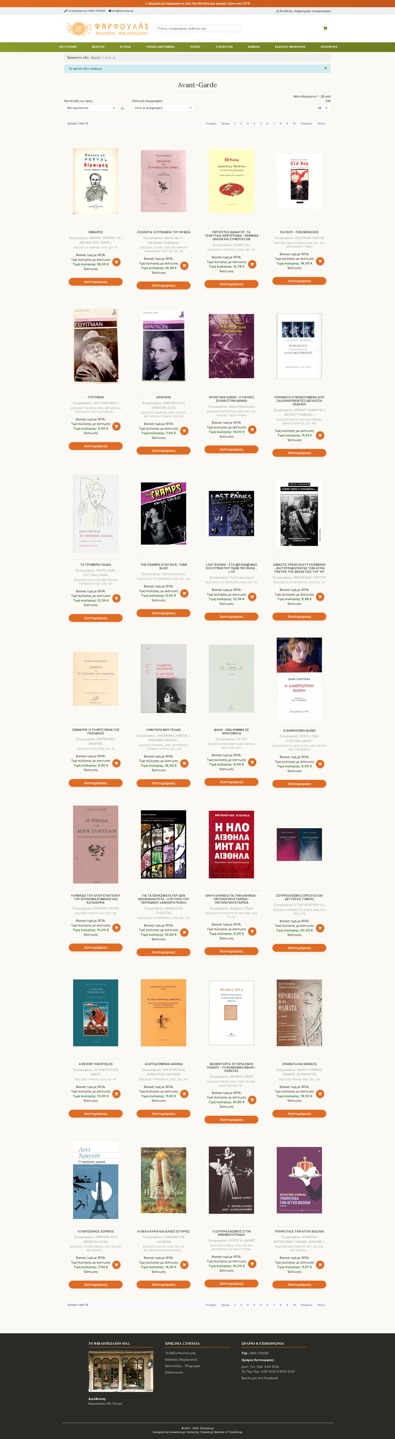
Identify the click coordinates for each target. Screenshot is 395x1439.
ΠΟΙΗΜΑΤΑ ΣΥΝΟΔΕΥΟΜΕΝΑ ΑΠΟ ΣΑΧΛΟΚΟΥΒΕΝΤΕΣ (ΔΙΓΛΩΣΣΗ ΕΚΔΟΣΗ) (299, 400)
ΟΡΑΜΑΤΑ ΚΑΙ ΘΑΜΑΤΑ (299, 1064)
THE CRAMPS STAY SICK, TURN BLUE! (163, 566)
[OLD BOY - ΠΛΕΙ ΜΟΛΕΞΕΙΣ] (299, 181)
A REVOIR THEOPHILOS (96, 1064)
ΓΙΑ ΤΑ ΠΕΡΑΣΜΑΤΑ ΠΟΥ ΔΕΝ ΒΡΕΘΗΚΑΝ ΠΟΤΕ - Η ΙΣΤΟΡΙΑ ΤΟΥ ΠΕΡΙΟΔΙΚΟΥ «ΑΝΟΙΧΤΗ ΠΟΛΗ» (163, 899)
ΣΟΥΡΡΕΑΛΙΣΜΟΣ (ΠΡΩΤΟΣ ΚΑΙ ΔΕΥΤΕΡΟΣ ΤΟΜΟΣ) (299, 897)
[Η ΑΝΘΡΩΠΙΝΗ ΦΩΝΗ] (299, 679)
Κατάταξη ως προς (78, 101)
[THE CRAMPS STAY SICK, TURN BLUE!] (164, 513)
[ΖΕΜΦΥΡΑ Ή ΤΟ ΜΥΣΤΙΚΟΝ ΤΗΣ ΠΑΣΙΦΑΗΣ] (96, 678)
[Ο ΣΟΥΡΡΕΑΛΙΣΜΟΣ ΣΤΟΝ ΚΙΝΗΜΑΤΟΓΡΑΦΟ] (231, 1180)
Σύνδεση (286, 11)
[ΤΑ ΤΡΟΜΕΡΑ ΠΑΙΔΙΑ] (96, 513)
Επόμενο (306, 123)
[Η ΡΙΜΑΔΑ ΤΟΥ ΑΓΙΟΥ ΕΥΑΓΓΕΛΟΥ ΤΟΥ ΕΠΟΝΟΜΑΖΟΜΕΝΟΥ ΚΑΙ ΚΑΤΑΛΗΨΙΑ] (96, 845)
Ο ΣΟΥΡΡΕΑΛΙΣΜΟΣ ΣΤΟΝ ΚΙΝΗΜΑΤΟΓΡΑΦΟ (231, 1233)
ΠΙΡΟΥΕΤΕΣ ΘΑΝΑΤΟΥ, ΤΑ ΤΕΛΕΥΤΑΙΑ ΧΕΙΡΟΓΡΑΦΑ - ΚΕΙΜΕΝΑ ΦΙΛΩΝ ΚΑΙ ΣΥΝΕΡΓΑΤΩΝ (231, 235)
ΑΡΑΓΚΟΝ (163, 397)
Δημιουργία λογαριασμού (313, 11)
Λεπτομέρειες (96, 282)
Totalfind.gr (235, 1432)
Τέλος (321, 123)
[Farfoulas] (107, 28)
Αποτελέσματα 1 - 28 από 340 (312, 98)
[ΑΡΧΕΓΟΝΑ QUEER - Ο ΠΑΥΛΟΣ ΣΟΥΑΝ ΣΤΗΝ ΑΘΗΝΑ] (231, 346)
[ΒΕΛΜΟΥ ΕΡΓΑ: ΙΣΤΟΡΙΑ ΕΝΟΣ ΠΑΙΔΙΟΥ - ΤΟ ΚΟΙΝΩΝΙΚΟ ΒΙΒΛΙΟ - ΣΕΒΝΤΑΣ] (231, 1013)
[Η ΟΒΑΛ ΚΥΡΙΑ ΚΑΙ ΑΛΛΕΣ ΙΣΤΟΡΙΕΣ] (164, 1180)
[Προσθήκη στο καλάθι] (116, 262)
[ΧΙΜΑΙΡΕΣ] (96, 181)
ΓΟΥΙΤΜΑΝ (96, 397)
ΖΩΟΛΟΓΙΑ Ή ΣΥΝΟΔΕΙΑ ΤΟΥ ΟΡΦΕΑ (164, 232)
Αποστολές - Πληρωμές (182, 1366)
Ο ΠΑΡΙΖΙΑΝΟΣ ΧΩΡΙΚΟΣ (96, 1231)
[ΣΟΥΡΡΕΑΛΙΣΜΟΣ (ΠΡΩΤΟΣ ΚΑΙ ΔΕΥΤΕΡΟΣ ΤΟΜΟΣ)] (299, 844)
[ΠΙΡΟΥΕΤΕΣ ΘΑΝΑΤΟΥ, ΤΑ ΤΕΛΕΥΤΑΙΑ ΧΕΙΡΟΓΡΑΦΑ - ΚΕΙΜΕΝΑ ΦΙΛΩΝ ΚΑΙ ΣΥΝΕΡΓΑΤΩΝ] (231, 181)
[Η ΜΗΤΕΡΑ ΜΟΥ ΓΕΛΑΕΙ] (164, 678)
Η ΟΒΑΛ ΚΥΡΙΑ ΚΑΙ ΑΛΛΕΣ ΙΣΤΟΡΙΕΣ (163, 1231)
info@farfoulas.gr (123, 10)
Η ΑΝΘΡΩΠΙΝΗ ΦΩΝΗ (299, 730)
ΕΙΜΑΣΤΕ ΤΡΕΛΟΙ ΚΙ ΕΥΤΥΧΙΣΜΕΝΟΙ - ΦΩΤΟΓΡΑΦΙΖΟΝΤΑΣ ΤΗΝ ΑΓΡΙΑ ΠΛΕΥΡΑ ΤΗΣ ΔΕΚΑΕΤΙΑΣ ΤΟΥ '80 (299, 568)
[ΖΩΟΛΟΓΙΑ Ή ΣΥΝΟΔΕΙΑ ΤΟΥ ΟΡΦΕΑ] (164, 181)
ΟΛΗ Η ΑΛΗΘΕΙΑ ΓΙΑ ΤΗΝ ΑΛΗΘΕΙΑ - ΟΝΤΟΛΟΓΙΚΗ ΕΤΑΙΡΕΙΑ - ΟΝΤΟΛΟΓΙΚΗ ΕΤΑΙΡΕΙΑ (231, 899)
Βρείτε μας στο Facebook (260, 1378)
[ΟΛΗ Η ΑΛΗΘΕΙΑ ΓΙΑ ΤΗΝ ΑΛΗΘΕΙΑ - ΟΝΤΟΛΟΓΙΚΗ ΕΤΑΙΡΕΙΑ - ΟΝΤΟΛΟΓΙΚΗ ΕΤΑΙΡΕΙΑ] (231, 844)
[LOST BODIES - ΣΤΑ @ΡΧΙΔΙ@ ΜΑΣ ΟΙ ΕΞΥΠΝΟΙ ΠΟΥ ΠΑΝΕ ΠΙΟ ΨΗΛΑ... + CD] (231, 513)
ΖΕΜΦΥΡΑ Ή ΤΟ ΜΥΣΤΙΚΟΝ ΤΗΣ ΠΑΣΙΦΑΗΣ (96, 731)
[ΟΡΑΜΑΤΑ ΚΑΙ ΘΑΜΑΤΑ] (299, 1013)
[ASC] (122, 107)
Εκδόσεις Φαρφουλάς (181, 1359)
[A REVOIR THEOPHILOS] (96, 1012)
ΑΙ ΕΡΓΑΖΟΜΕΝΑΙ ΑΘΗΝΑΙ (164, 1064)
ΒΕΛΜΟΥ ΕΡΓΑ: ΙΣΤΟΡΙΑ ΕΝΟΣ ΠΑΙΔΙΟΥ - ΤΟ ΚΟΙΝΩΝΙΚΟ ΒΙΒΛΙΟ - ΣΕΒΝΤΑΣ (231, 1067)
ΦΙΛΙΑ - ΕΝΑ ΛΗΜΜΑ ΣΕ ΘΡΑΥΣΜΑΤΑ (231, 731)
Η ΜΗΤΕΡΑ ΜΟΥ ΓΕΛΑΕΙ (163, 730)
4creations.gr (177, 1432)
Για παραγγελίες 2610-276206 (86, 10)
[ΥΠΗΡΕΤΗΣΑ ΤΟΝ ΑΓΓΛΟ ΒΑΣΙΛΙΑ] (299, 1180)
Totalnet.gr (206, 1432)
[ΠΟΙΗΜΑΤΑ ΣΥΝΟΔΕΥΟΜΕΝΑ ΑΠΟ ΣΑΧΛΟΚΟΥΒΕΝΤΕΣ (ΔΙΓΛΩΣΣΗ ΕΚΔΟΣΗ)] (299, 346)
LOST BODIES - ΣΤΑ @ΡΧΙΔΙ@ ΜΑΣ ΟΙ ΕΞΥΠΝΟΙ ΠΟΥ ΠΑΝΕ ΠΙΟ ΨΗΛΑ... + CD (231, 568)
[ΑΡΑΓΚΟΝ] (164, 346)
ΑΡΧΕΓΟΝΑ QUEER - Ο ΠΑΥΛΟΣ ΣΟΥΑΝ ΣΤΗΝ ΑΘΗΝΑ (231, 398)
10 (294, 123)
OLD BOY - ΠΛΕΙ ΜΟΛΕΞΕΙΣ (299, 232)
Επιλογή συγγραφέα (147, 101)
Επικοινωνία (174, 1372)
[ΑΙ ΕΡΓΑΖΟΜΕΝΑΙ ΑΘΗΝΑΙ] (164, 1012)
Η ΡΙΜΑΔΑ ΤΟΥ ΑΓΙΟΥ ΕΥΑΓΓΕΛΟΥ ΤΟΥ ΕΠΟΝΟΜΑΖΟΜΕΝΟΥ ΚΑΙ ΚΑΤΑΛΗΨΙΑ (95, 899)
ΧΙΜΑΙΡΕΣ (95, 232)
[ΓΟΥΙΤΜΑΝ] (96, 346)
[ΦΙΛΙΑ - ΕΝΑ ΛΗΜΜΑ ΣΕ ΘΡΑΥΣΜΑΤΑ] (231, 679)
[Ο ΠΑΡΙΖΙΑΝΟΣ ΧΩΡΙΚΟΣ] (96, 1180)
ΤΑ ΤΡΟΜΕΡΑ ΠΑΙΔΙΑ (95, 564)
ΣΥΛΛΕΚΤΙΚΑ (224, 46)
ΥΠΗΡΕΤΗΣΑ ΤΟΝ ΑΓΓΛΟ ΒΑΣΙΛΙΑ (299, 1231)
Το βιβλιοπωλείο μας (180, 1353)
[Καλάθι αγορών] (325, 28)
